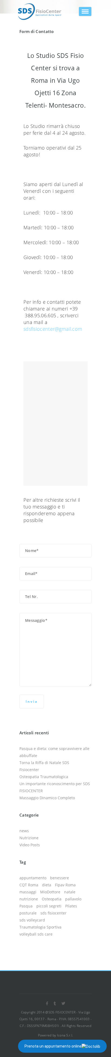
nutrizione (28, 898)
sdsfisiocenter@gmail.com (52, 329)
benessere (59, 877)
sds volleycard (32, 920)
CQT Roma (28, 884)
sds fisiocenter (53, 913)
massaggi (27, 891)
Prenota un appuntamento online (53, 1046)
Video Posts (29, 844)
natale (69, 891)
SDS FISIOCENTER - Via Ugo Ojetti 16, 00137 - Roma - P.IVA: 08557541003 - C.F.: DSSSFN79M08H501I (55, 1019)
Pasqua (26, 906)
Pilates (71, 906)
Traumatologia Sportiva (40, 927)
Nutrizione (29, 837)
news (24, 830)
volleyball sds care (36, 934)
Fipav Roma (65, 884)
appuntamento (32, 877)
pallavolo (73, 898)
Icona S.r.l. (65, 1035)
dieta (46, 884)
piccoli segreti (48, 906)
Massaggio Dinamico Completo (47, 797)
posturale (28, 913)
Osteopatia (51, 898)
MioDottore (50, 891)
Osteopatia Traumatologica (43, 776)
